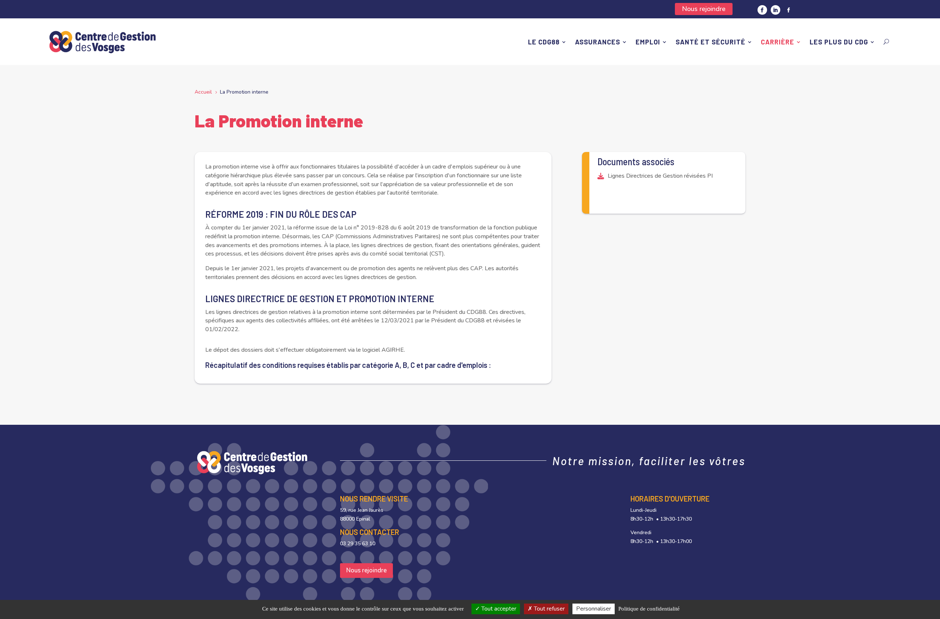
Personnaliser (593, 609)
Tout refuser (548, 609)
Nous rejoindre (704, 8)
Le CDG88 (544, 42)
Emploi (648, 42)
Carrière (777, 42)
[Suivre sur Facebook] (762, 10)
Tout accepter (498, 609)
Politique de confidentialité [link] (649, 609)
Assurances (597, 42)
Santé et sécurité (710, 42)
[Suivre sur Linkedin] (775, 10)
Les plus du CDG (839, 42)
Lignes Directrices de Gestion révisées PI (660, 176)
